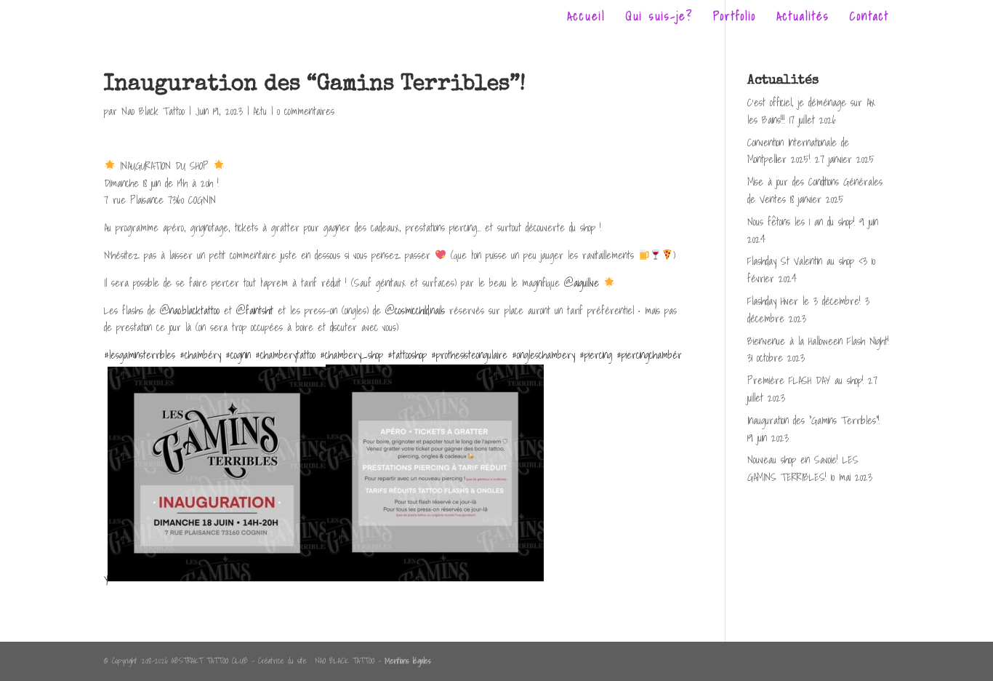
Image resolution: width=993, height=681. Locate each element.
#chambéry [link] (200, 355)
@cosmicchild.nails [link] (415, 311)
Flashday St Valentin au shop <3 (807, 261)
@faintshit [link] (254, 311)
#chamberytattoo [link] (285, 355)
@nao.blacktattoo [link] (190, 311)
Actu (260, 111)
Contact (869, 18)
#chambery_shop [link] (351, 355)
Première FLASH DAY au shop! (805, 381)
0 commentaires (305, 111)
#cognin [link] (238, 355)
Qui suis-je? (659, 18)
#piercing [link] (595, 355)
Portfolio (734, 18)
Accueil (586, 18)
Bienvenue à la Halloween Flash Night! (818, 341)
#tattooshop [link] (407, 355)
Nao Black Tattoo (153, 111)
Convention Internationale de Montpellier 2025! (798, 151)
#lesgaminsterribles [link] (139, 355)
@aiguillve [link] (581, 283)
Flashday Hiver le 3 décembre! (804, 301)
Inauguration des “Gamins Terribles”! (813, 421)
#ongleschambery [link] (543, 355)
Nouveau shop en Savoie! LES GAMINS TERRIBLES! (803, 468)
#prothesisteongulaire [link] (469, 355)
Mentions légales (408, 660)
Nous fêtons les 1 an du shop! (801, 222)
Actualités (802, 18)
